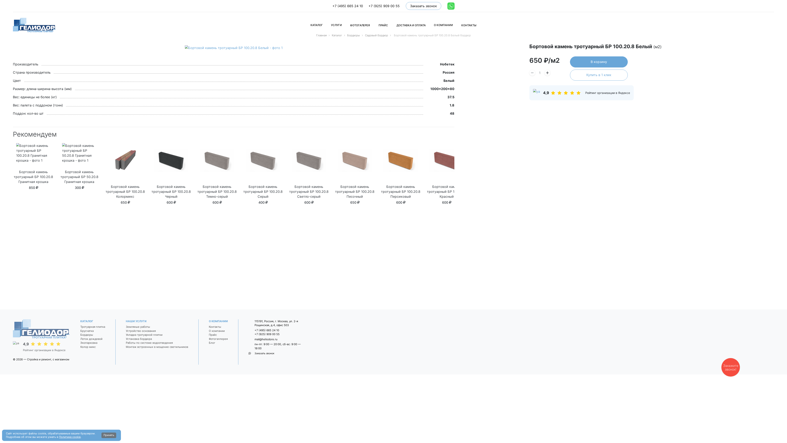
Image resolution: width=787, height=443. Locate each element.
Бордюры (86, 334)
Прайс (213, 334)
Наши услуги (136, 321)
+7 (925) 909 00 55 (384, 6)
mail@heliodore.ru (266, 339)
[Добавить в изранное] (772, 47)
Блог (212, 342)
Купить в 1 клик (598, 75)
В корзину (599, 62)
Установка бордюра (139, 338)
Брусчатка (87, 330)
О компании (218, 321)
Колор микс (88, 346)
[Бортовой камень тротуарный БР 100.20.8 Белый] (233, 48)
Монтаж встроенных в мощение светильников (157, 346)
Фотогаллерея (218, 338)
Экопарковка (88, 342)
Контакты (215, 326)
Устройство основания (141, 330)
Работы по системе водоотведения (149, 342)
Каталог (86, 321)
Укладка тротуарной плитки (144, 334)
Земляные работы (138, 326)
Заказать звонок (423, 6)
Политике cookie (70, 436)
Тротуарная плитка (92, 326)
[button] (316, 24)
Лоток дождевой (91, 338)
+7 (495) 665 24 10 (347, 6)
